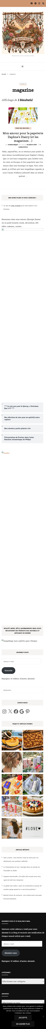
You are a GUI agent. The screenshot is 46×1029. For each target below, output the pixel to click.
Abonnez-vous (11, 953)
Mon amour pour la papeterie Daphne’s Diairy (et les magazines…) (23, 136)
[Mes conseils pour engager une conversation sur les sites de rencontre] (33, 829)
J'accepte (23, 1017)
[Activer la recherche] (43, 3)
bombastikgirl (13, 144)
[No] (43, 1016)
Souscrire (8, 670)
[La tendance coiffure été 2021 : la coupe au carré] (12, 763)
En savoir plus (23, 1024)
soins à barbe (16, 206)
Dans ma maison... (23, 128)
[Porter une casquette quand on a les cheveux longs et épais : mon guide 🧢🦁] (12, 829)
